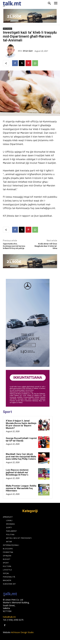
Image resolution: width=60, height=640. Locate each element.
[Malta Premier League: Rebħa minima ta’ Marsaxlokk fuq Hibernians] (44, 489)
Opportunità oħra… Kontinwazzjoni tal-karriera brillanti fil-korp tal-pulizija (14, 246)
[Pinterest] (28, 63)
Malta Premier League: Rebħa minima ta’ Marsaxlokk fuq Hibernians (21, 488)
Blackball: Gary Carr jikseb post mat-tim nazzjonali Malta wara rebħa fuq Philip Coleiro (21, 456)
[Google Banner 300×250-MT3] (27, 388)
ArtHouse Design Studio (22, 632)
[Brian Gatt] (10, 51)
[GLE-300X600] (27, 323)
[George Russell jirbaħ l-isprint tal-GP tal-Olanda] (44, 442)
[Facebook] (15, 63)
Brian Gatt (27, 50)
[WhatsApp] (35, 63)
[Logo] (10, 594)
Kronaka (7, 29)
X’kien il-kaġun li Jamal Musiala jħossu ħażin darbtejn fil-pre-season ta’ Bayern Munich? (21, 424)
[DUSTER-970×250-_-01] (30, 16)
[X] (22, 63)
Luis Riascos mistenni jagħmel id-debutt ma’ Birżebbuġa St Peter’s (17, 472)
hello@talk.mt (9, 616)
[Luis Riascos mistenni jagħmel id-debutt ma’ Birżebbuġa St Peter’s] (44, 474)
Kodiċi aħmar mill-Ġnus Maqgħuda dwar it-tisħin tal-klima (46, 246)
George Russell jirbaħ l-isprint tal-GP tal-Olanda (21, 439)
